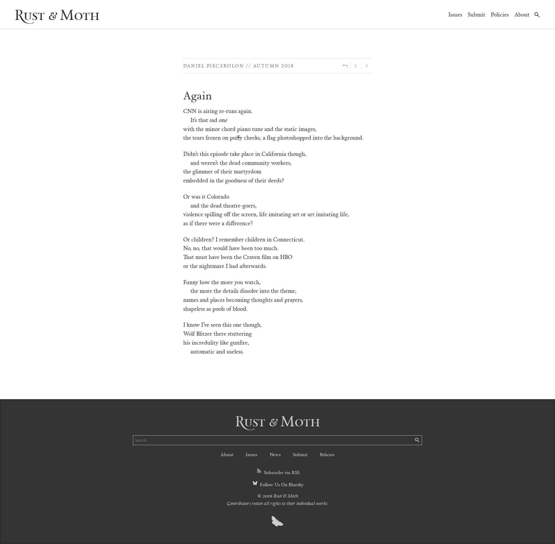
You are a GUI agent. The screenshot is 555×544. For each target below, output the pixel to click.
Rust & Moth (56, 14)
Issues (455, 14)
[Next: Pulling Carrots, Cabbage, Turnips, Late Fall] (366, 65)
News (275, 454)
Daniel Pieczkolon (213, 65)
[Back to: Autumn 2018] (345, 65)
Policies (500, 14)
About (522, 14)
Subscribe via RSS (281, 472)
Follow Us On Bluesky (281, 484)
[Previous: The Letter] (355, 65)
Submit (476, 14)
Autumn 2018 (273, 65)
